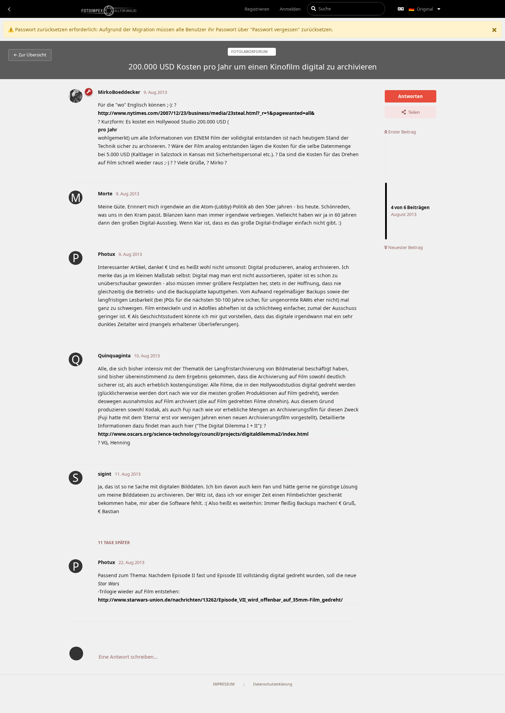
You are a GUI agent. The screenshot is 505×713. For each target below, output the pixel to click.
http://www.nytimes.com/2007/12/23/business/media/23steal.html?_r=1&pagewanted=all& (206, 113)
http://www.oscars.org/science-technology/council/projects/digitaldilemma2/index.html (203, 434)
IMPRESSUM (224, 684)
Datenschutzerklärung (272, 684)
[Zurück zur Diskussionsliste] (9, 9)
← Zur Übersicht (29, 55)
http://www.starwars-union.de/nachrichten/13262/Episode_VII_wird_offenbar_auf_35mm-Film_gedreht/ (220, 599)
